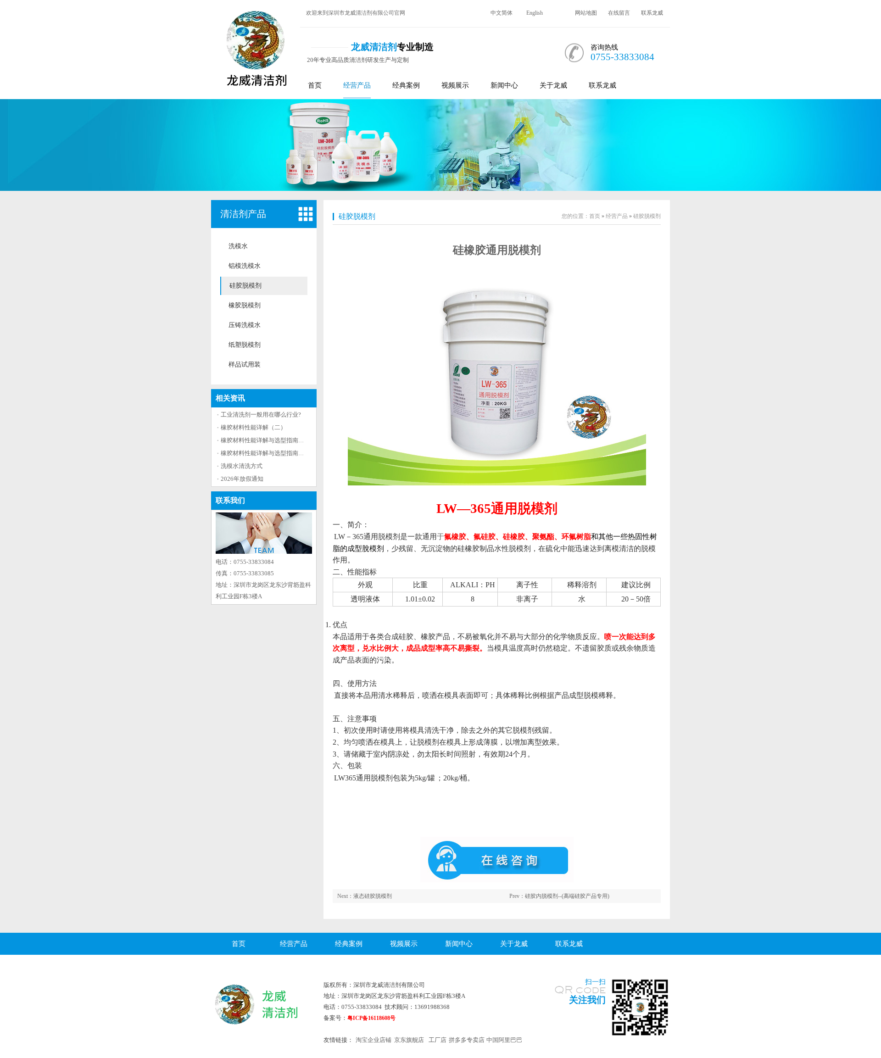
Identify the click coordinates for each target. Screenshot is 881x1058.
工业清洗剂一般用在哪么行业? (261, 414)
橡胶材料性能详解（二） (253, 427)
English (534, 13)
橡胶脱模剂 (245, 305)
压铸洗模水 (245, 325)
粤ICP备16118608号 (371, 1018)
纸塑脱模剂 (245, 344)
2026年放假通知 (242, 478)
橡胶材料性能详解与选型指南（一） (268, 440)
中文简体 (502, 13)
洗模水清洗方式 (241, 465)
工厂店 (437, 1039)
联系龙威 (652, 13)
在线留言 (619, 13)
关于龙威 (553, 85)
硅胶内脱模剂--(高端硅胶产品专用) (567, 896)
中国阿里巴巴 (504, 1039)
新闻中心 (504, 85)
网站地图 (586, 13)
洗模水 (238, 246)
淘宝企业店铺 (373, 1039)
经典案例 (406, 85)
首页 (315, 85)
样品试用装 (245, 364)
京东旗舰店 (409, 1039)
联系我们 (230, 500)
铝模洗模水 (245, 265)
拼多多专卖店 (467, 1039)
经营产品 (357, 85)
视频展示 (455, 85)
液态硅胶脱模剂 (372, 896)
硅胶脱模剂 (245, 285)
